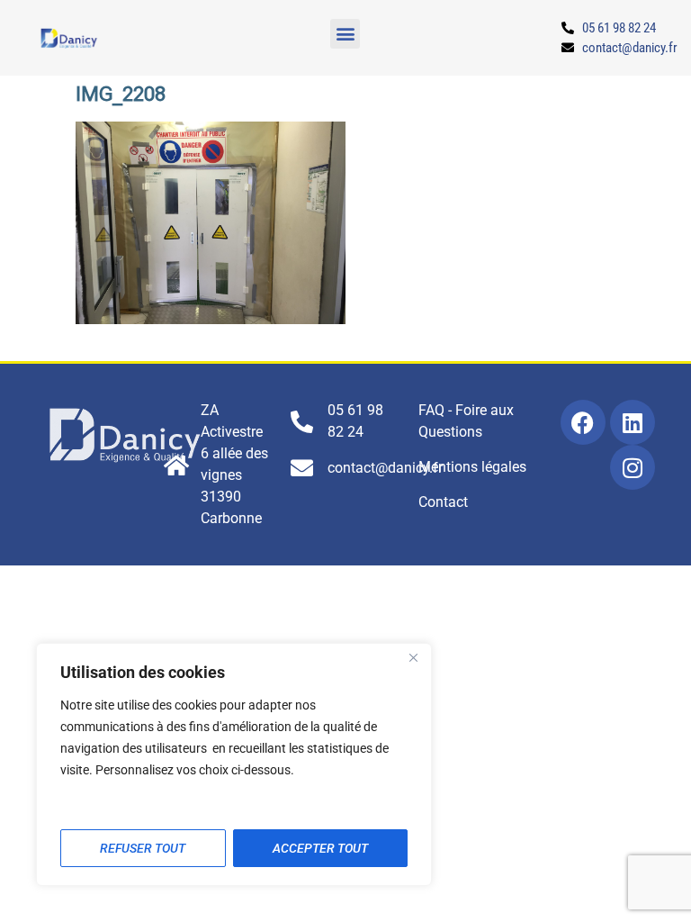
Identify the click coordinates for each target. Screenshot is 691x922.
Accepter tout (320, 848)
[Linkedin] (632, 422)
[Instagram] (632, 467)
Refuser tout (142, 848)
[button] (345, 34)
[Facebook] (583, 422)
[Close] (413, 658)
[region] (234, 764)
